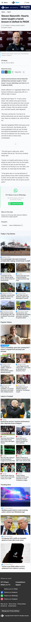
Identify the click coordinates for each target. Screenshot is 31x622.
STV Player (5, 582)
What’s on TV (5, 585)
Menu (6, 2)
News (3, 12)
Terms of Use (12, 604)
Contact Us (4, 606)
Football (4, 225)
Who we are (4, 604)
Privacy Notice (21, 604)
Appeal (18, 585)
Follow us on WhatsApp (11, 595)
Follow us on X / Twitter (11, 589)
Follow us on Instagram (11, 599)
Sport (9, 12)
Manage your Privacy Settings (10, 611)
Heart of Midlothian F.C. (16, 225)
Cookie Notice (12, 606)
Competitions (20, 582)
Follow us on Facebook (10, 592)
